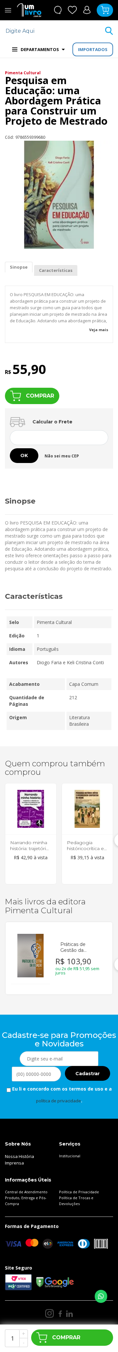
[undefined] (59, 195)
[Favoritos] (72, 10)
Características (55, 270)
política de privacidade (58, 1101)
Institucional (69, 1155)
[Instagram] (49, 1313)
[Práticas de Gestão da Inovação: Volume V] (30, 955)
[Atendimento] (58, 10)
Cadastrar (87, 1073)
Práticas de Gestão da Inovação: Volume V (80, 947)
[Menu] (8, 10)
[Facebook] (60, 1313)
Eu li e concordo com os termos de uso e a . (61, 1095)
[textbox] (55, 31)
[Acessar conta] (87, 10)
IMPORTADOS (93, 49)
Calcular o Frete (52, 422)
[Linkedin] (69, 1313)
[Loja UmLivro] (29, 10)
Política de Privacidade (79, 1191)
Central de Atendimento (26, 1191)
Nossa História (19, 1156)
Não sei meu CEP (62, 456)
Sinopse (19, 267)
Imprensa (14, 1163)
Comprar (40, 396)
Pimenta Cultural (23, 73)
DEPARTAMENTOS (40, 49)
